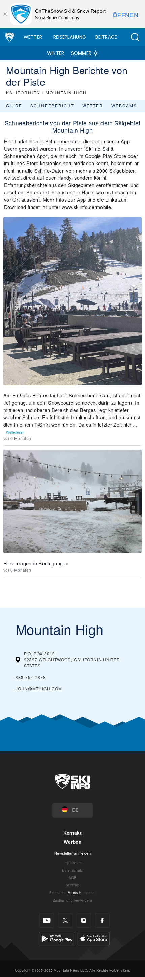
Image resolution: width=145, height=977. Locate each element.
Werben (72, 842)
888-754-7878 (31, 677)
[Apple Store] (94, 937)
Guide (14, 105)
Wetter (33, 37)
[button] (135, 37)
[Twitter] (65, 920)
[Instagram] (84, 920)
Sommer (81, 53)
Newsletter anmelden (72, 853)
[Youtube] (46, 920)
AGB (73, 877)
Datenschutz (72, 870)
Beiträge (106, 37)
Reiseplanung (69, 37)
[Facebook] (102, 920)
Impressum (73, 862)
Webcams (124, 105)
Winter (55, 53)
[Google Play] (57, 937)
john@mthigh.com (39, 688)
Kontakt (72, 833)
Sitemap (72, 885)
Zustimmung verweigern (72, 900)
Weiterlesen (15, 432)
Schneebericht (52, 105)
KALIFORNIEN (23, 92)
